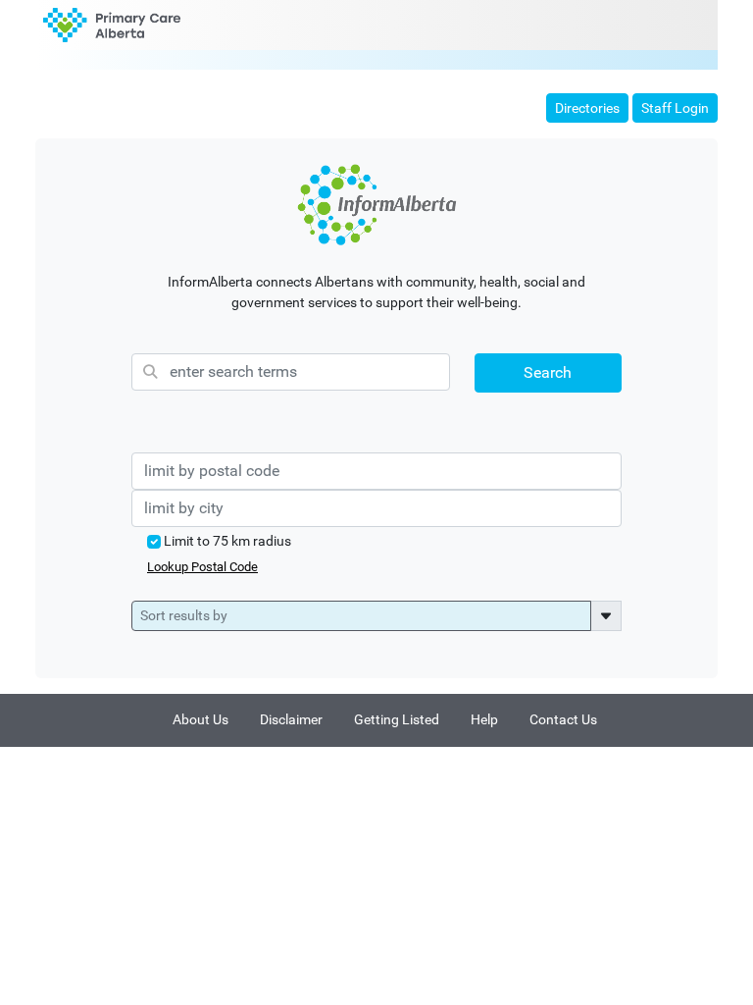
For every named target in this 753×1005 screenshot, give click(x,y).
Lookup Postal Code (202, 566)
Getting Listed (396, 720)
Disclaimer (291, 720)
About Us (200, 720)
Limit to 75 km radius (227, 541)
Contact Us (563, 720)
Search (548, 372)
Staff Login (675, 108)
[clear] (376, 205)
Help (484, 720)
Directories (587, 108)
